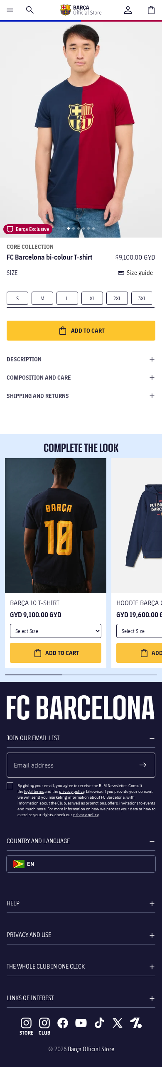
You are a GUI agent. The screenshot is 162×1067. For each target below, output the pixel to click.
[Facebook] (62, 1023)
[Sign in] (128, 10)
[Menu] (10, 10)
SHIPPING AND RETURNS (38, 395)
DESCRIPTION (24, 359)
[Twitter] (117, 1023)
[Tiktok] (99, 1023)
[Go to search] (30, 10)
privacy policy (71, 791)
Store (26, 1033)
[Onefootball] (135, 1023)
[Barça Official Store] (80, 10)
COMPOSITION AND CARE (39, 377)
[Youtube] (81, 1023)
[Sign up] (143, 765)
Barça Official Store (91, 1048)
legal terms (34, 791)
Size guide (140, 272)
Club (44, 1033)
